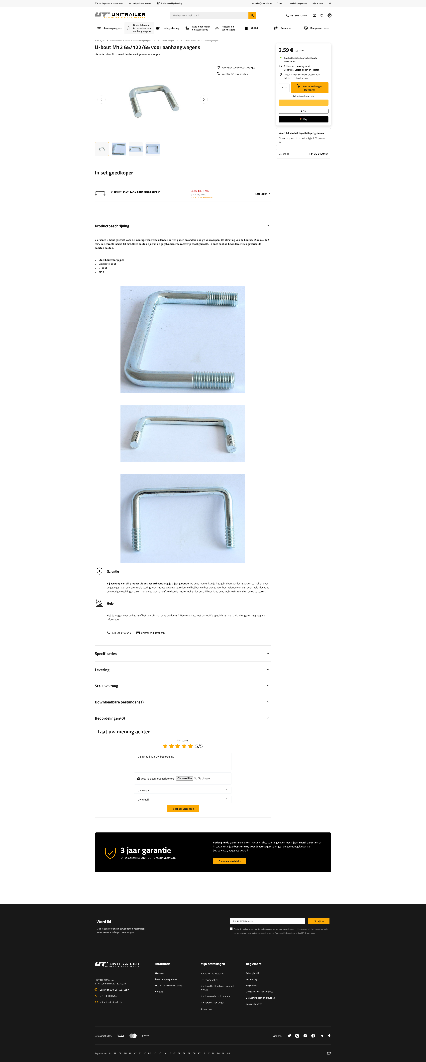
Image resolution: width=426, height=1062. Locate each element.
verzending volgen (209, 980)
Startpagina (100, 40)
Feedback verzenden (183, 809)
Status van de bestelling (212, 973)
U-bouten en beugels (165, 40)
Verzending (251, 979)
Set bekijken (261, 193)
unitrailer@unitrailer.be (111, 1002)
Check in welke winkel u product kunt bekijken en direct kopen (302, 76)
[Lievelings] (322, 15)
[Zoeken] (252, 15)
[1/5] (165, 746)
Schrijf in (319, 921)
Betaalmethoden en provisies (260, 997)
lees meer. (311, 933)
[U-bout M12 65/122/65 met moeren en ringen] (100, 193)
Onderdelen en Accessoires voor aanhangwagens (130, 40)
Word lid (104, 921)
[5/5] (190, 746)
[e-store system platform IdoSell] (329, 1053)
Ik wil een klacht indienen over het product (217, 987)
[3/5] (177, 746)
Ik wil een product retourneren (215, 996)
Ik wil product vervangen (212, 1002)
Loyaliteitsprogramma (298, 3)
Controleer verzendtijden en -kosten (302, 69)
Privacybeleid (252, 973)
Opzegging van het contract (259, 991)
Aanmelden (206, 1009)
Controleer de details (229, 861)
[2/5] (171, 746)
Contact (280, 3)
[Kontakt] (122, 969)
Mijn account (318, 3)
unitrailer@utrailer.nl (153, 633)
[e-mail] (314, 15)
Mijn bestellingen (213, 964)
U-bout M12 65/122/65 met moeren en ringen (135, 192)
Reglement (251, 985)
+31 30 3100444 (298, 15)
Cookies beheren (254, 1004)
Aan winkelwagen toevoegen (312, 88)
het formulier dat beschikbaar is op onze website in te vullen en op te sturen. (222, 591)
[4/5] (184, 746)
